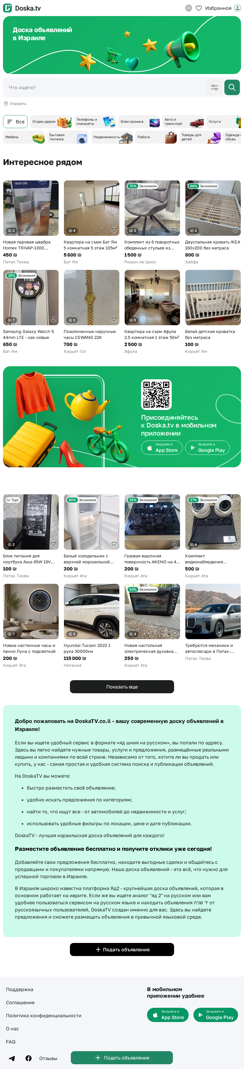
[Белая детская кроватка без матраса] (213, 312)
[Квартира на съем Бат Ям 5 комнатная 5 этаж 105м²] (92, 222)
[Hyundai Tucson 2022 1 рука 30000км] (92, 626)
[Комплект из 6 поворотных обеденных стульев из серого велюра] (152, 222)
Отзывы (48, 1058)
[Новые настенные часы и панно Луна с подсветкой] (31, 626)
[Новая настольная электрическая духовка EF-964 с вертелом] (152, 626)
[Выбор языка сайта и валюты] (188, 8)
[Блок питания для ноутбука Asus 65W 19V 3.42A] (31, 536)
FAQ (10, 1042)
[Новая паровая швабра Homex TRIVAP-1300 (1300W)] (31, 222)
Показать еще (122, 687)
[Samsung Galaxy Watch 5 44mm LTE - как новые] (31, 312)
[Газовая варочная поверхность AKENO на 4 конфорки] (152, 536)
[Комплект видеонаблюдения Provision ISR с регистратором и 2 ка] (213, 536)
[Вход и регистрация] (237, 8)
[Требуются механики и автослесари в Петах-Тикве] (213, 622)
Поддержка (19, 989)
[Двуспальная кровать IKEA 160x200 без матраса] (213, 222)
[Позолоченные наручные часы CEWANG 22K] (92, 312)
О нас (12, 1029)
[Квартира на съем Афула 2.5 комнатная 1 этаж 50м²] (152, 312)
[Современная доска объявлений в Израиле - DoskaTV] (22, 8)
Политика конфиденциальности (44, 1015)
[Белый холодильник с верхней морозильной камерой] (92, 536)
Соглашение (20, 1002)
